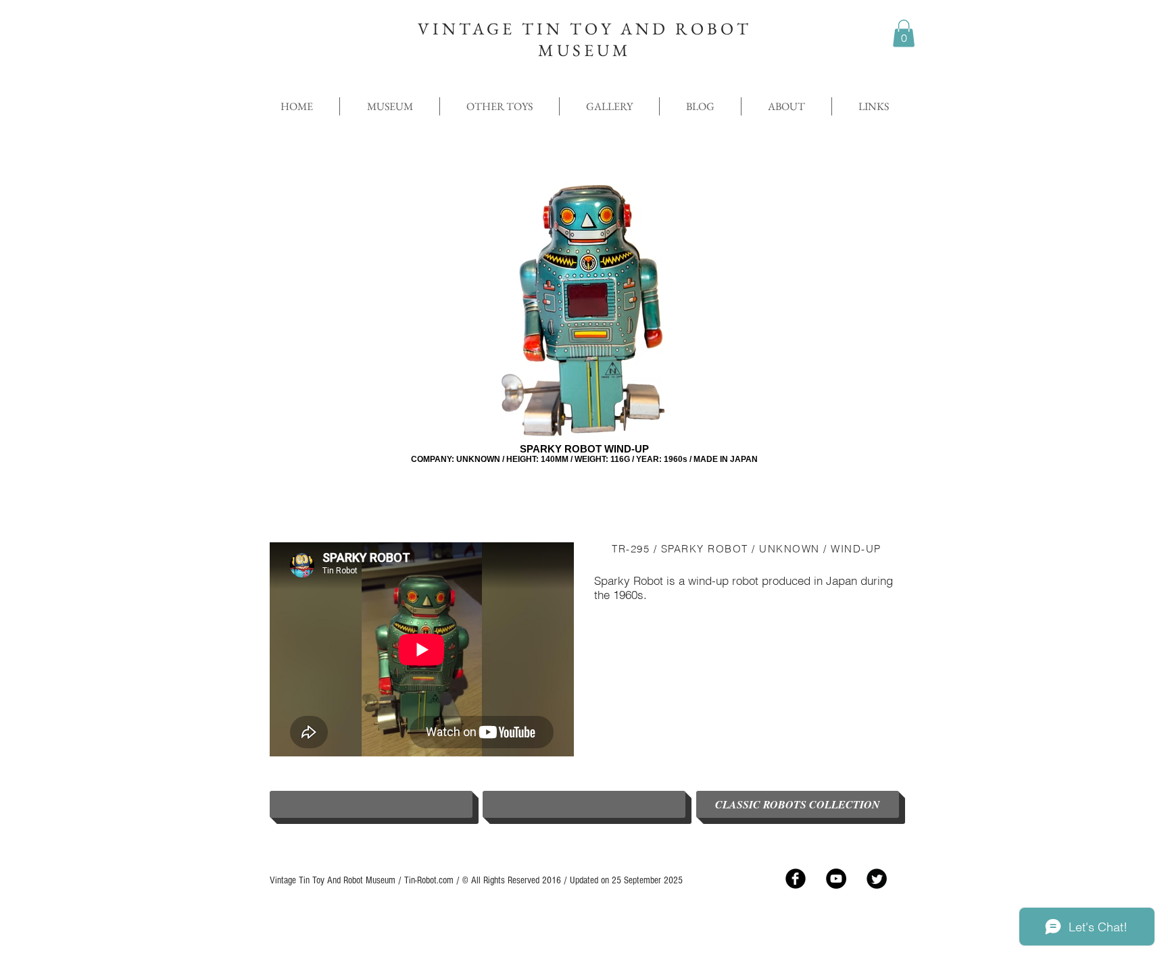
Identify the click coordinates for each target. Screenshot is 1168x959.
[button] (903, 33)
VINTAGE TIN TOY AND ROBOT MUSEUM (585, 39)
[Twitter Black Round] (877, 879)
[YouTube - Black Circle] (836, 879)
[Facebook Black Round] (795, 879)
